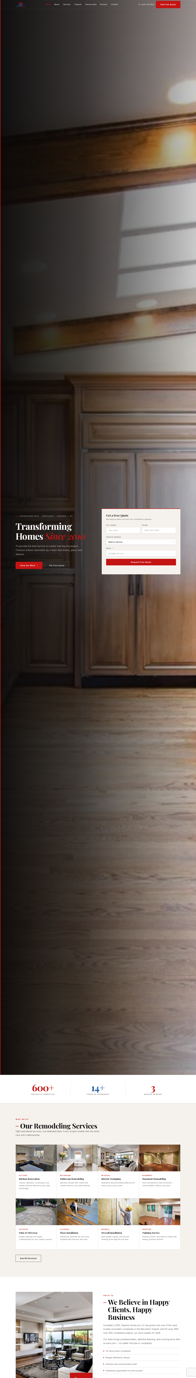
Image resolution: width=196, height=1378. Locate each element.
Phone (145, 525)
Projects (78, 4)
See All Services (28, 1258)
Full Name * (111, 525)
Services (67, 4)
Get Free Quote (168, 4)
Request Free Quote (141, 562)
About (56, 4)
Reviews (103, 4)
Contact (114, 4)
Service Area (90, 4)
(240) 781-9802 (147, 4)
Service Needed (113, 537)
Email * (109, 548)
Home (48, 4)
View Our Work (27, 565)
